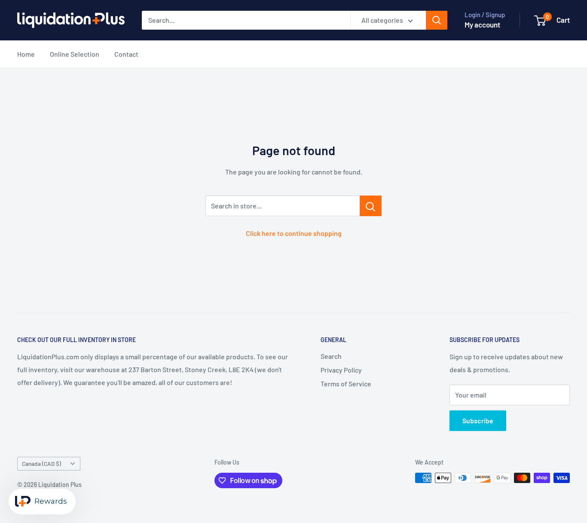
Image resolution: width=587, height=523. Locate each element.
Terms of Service (346, 383)
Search (331, 356)
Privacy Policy (341, 370)
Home (26, 54)
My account (482, 24)
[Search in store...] (371, 206)
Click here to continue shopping (294, 233)
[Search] (436, 20)
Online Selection (74, 54)
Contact (126, 54)
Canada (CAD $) (41, 463)
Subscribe (477, 420)
